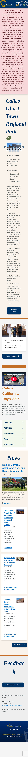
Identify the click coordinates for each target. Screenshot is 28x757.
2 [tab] (11, 149)
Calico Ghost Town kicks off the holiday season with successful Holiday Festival (9, 518)
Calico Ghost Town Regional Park (10, 588)
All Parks (6, 503)
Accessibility (15, 734)
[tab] (14, 422)
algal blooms (13, 30)
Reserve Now (14, 311)
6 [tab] (10, 151)
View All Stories (18, 644)
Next (23, 147)
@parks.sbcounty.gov (15, 705)
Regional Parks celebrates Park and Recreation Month (13, 468)
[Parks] (14, 726)
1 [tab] (8, 149)
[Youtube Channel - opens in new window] (14, 729)
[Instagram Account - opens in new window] (17, 729)
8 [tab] (15, 151)
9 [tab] (18, 151)
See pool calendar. (14, 21)
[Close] (24, 10)
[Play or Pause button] (19, 148)
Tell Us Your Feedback (13, 685)
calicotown (5, 705)
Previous (5, 147)
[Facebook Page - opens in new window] (11, 729)
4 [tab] (17, 149)
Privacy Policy (6, 734)
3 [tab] (14, 149)
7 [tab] (13, 151)
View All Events (11, 356)
